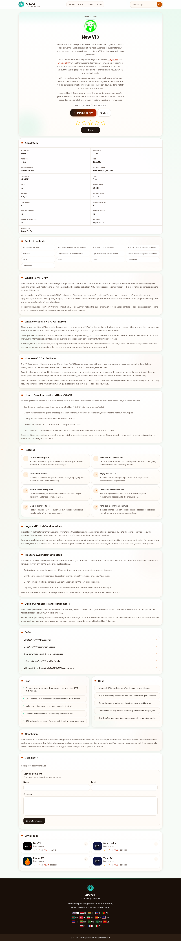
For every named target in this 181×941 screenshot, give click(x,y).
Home (71, 4)
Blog (99, 4)
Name (26, 782)
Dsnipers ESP (64, 63)
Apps (80, 4)
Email (93, 782)
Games (90, 4)
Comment (27, 794)
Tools (94, 16)
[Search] (159, 4)
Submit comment (34, 821)
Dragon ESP (113, 59)
